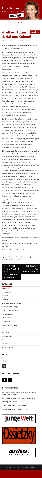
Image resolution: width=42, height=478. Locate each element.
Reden (4, 340)
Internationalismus (10, 257)
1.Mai (33, 257)
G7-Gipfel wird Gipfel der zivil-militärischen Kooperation (11, 272)
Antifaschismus (6, 292)
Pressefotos (5, 332)
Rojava (20, 259)
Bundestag (5, 296)
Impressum (32, 467)
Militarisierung (6, 321)
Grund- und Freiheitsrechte (10, 310)
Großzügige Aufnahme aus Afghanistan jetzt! (15, 405)
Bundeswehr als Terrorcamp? (30, 269)
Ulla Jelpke (10, 8)
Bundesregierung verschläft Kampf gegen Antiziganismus (18, 398)
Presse (4, 329)
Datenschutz (5, 299)
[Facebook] (10, 380)
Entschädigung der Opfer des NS (11, 303)
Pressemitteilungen (21, 257)
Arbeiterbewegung (7, 259)
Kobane (15, 259)
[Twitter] (4, 380)
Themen (4, 343)
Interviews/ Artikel (7, 318)
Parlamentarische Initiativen (10, 325)
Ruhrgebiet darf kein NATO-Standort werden (15, 409)
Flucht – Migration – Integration (11, 307)
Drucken (35, 32)
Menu (20, 22)
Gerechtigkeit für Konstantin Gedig (12, 402)
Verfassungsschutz (7, 347)
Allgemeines (5, 288)
